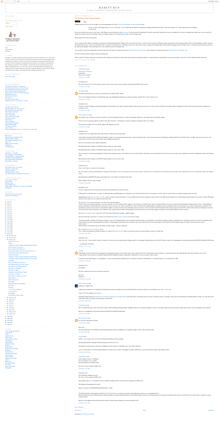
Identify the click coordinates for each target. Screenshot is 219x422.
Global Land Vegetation (11, 96)
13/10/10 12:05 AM (85, 352)
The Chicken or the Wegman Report (87, 18)
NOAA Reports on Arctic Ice (15, 247)
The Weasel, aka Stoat (11, 126)
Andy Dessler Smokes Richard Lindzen (18, 253)
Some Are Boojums (10, 366)
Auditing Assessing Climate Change (17, 272)
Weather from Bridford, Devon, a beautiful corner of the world (21, 129)
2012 (8, 230)
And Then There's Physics (12, 107)
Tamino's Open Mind (10, 124)
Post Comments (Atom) (88, 414)
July (10, 301)
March (10, 310)
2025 (8, 204)
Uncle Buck (11, 260)
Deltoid (7, 345)
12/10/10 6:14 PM (84, 323)
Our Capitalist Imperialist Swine (13, 140)
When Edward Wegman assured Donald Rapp (130, 24)
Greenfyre (7, 350)
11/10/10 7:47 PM (84, 110)
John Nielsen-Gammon (11, 353)
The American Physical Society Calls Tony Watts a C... (22, 251)
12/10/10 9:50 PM (84, 332)
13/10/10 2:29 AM (84, 368)
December (11, 235)
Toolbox (10, 243)
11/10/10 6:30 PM (84, 77)
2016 (8, 222)
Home (144, 410)
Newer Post (78, 410)
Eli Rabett (7, 51)
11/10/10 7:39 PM (84, 99)
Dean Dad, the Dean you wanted (13, 194)
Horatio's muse (9, 183)
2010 (8, 234)
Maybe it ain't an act (13, 241)
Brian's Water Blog (10, 76)
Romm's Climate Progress (12, 143)
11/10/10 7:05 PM (84, 86)
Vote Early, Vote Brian (14, 274)
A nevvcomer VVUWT (11, 180)
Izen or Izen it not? (10, 113)
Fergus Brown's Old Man (11, 348)
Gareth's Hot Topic (10, 170)
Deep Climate (8, 342)
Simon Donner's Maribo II (12, 123)
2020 (8, 214)
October (11, 239)
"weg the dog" (167, 289)
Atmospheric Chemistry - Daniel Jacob (15, 86)
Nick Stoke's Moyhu (10, 118)
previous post (125, 32)
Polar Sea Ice (8, 97)
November (11, 237)
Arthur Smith (8, 332)
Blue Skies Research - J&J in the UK (14, 108)
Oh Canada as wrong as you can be (17, 276)
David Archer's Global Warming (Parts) (15, 91)
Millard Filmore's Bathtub (11, 138)
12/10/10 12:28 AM (85, 279)
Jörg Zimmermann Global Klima (13, 158)
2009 (8, 316)
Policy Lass (8, 361)
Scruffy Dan (8, 145)
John (6, 47)
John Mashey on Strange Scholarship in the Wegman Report (111, 296)
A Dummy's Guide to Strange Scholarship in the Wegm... (23, 256)
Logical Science (9, 356)
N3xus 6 (7, 360)
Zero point (11, 285)
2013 (8, 228)
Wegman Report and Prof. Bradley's (137, 50)
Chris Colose (8, 337)
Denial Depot (8, 181)
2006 (8, 322)
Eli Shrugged (11, 293)
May (10, 305)
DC (97, 216)
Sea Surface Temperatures (12, 99)
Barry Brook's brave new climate (13, 167)
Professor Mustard (86, 71)
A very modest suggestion (14, 289)
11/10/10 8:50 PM (84, 127)
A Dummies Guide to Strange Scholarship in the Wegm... (23, 245)
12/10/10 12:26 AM (85, 261)
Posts (8, 23)
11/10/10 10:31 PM (84, 233)
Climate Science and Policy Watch (14, 137)
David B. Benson (83, 318)
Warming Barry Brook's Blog (15, 295)
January (11, 314)
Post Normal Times (10, 363)
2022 (8, 210)
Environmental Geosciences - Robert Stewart (16, 88)
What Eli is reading (13, 270)
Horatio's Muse (9, 352)
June (10, 304)
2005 (8, 324)
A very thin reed (12, 291)
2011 (8, 232)
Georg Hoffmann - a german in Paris (14, 156)
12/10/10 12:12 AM (85, 246)
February (11, 311)
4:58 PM (92, 59)
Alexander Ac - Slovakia (11, 153)
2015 (8, 224)
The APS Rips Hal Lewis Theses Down (18, 264)
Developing (11, 281)
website (88, 202)
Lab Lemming (8, 355)
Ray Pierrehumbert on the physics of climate (16, 89)
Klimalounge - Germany (11, 161)
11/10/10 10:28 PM (84, 183)
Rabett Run (109, 7)
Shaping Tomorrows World (12, 172)
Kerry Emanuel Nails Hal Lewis (16, 249)
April (10, 307)
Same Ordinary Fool (84, 115)
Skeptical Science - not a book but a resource (16, 100)
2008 (8, 318)
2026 (8, 202)
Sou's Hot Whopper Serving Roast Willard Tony (17, 173)
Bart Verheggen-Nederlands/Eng (13, 154)
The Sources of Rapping (14, 268)
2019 (8, 216)
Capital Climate (9, 336)
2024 (8, 206)
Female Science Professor (11, 195)
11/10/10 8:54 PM (84, 161)
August (11, 299)
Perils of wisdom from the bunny (16, 262)
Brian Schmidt (9, 49)
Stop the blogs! (12, 278)
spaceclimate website (89, 213)
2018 (8, 218)
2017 (8, 220)
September (12, 297)
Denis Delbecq (9, 347)
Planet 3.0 (7, 142)
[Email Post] (95, 59)
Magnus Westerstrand (10, 358)
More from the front (13, 280)
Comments (10, 26)
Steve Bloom (82, 91)
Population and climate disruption (16, 283)
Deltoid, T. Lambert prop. (11, 169)
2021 (8, 212)
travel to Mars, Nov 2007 (98, 197)
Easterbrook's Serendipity (11, 112)
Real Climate (8, 119)
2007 (8, 320)
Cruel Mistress (9, 340)
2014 (8, 226)
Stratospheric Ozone (10, 94)
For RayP (10, 287)
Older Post (211, 410)
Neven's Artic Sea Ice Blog (12, 116)
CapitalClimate (82, 69)
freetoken (81, 336)
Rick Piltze (8, 364)
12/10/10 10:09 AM (85, 301)
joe (79, 250)
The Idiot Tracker (9, 147)
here (152, 258)
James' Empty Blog (10, 115)
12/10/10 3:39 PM (84, 313)
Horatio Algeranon (83, 283)
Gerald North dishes (13, 255)
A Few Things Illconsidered (12, 331)
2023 (8, 208)
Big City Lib (8, 135)
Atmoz (7, 334)
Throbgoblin (8, 188)
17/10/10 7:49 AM (84, 403)
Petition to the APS (118, 231)
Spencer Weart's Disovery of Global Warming (16, 92)
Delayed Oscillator (10, 344)
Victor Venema (9, 128)
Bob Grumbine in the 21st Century (14, 110)
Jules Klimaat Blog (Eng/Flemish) (14, 159)
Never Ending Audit (10, 184)
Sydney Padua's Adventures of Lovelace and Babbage (18, 186)
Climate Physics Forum (11, 339)
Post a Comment (79, 407)
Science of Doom (9, 121)
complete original (122, 216)
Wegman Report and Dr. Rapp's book (177, 50)
